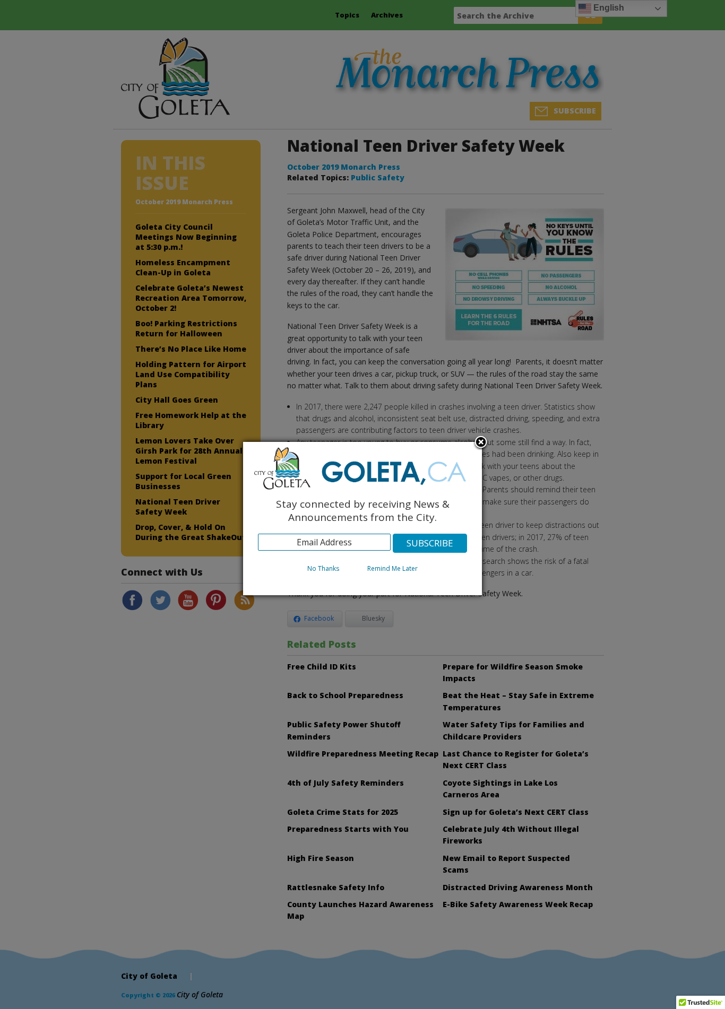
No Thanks (323, 568)
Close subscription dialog (481, 443)
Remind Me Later (392, 568)
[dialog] (362, 518)
